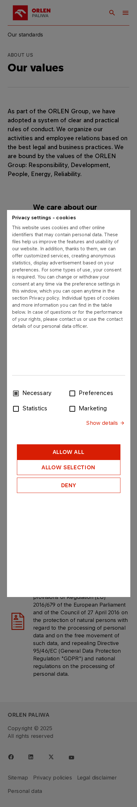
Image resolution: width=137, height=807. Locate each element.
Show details (102, 423)
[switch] (73, 393)
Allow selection (68, 467)
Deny (68, 485)
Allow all (68, 452)
